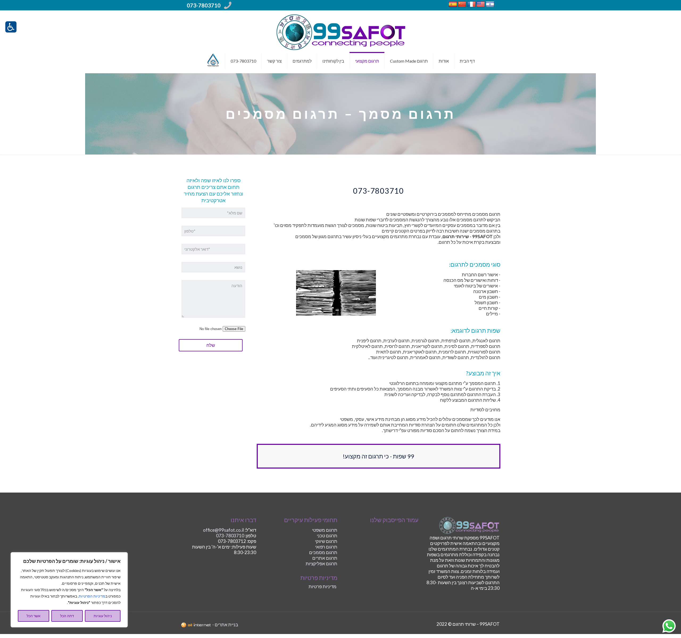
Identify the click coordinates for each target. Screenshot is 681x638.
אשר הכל (33, 615)
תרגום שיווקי (326, 541)
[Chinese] (462, 7)
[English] (480, 7)
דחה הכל (67, 615)
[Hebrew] (490, 7)
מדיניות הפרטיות (92, 596)
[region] (69, 589)
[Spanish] (453, 7)
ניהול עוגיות (103, 615)
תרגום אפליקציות (321, 563)
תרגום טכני (327, 535)
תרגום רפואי (326, 547)
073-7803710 (204, 5)
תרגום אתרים (324, 558)
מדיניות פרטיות (323, 586)
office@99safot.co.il (223, 530)
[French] (471, 7)
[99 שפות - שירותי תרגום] (340, 31)
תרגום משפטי (324, 530)
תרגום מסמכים (323, 552)
